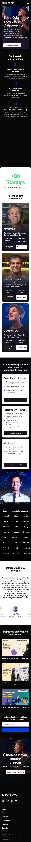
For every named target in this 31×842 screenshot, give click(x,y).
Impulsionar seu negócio (15, 400)
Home (4, 809)
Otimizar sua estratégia (15, 465)
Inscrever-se (15, 730)
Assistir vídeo (9, 246)
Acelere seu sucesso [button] (12, 45)
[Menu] (28, 3)
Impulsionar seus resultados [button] (15, 772)
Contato (5, 828)
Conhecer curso (21, 247)
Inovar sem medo (15, 433)
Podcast (5, 824)
